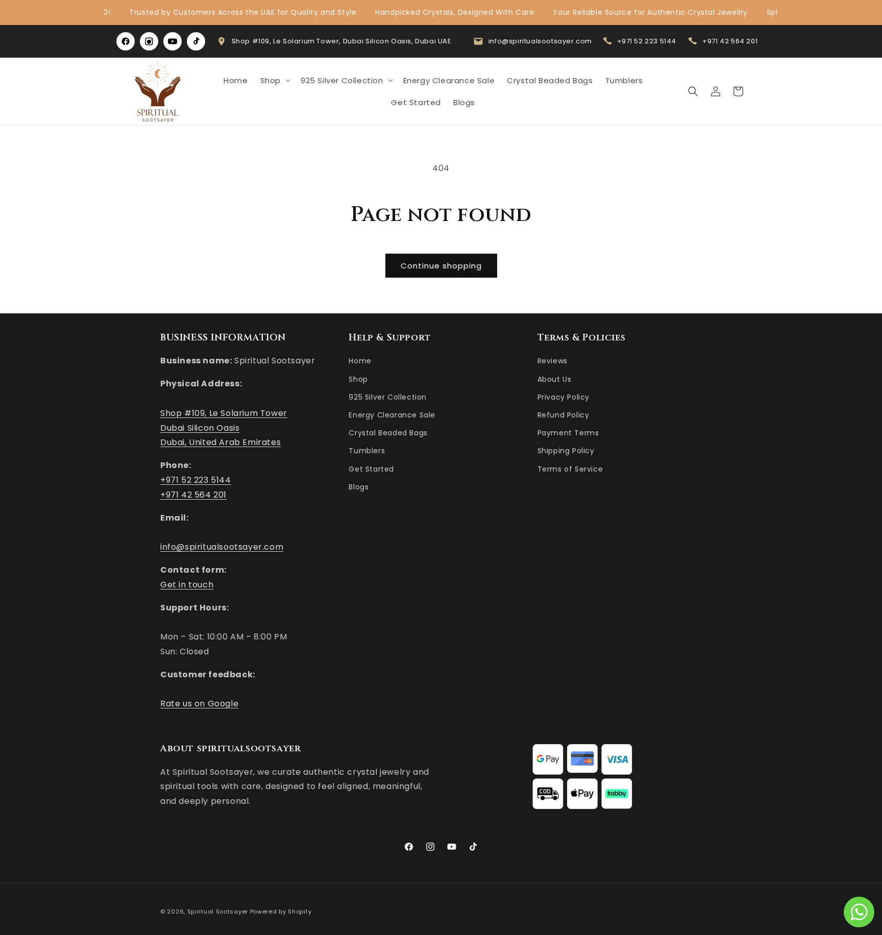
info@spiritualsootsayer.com (540, 41)
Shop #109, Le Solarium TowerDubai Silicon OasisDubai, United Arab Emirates (223, 428)
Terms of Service (570, 469)
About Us (554, 379)
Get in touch (186, 584)
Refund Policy (563, 415)
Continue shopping (441, 265)
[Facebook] (125, 41)
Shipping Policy (566, 451)
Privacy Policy (563, 397)
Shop (358, 379)
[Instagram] (149, 41)
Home (360, 361)
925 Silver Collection (388, 397)
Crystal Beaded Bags (388, 433)
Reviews (552, 361)
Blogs (359, 487)
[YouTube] (172, 41)
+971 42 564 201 (729, 41)
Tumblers (367, 451)
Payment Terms (568, 433)
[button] (274, 80)
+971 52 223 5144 (647, 41)
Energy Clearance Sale (392, 415)
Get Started (371, 469)
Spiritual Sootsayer (217, 911)
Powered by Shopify (281, 911)
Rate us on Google (199, 704)
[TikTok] (196, 41)
